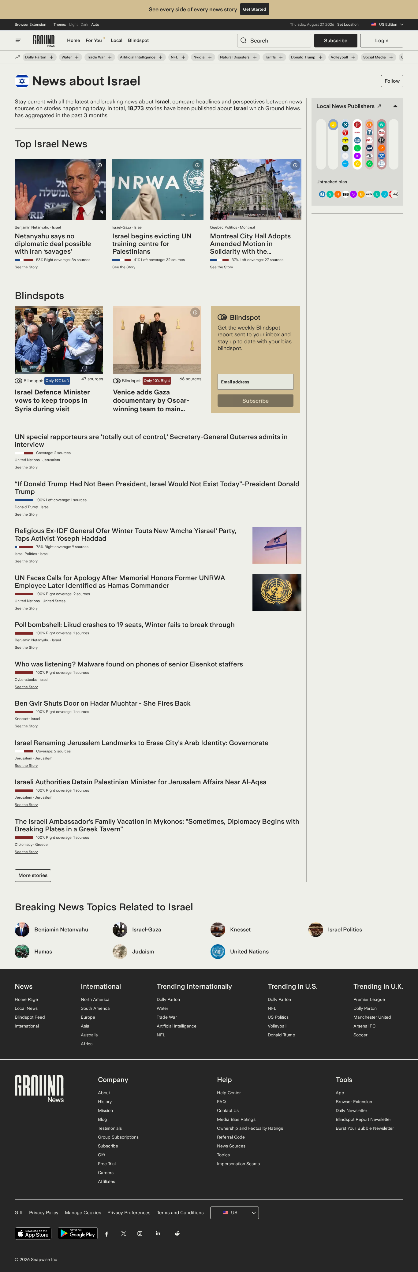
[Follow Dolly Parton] (51, 57)
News (23, 986)
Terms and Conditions (180, 1212)
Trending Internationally (194, 986)
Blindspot (138, 40)
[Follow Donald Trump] (320, 57)
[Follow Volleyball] (353, 57)
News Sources (231, 1145)
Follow (392, 81)
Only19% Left (57, 381)
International (27, 1026)
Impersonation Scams (238, 1163)
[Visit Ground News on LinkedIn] (157, 1233)
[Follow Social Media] (391, 57)
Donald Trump (303, 57)
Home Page (26, 999)
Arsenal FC (364, 1026)
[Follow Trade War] (110, 57)
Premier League (369, 999)
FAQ (221, 1101)
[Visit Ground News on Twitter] (123, 1233)
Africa (87, 1043)
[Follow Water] (77, 57)
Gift (101, 1154)
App (340, 1092)
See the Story (26, 267)
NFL (174, 57)
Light (73, 24)
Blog (102, 1119)
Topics (223, 1154)
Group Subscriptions (118, 1137)
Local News (26, 1008)
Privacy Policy (43, 1212)
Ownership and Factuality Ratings (250, 1128)
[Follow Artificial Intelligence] (160, 57)
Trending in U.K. (378, 986)
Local (116, 40)
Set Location (348, 24)
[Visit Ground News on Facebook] (107, 1234)
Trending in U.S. (293, 986)
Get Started (254, 9)
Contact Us (228, 1110)
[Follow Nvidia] (210, 57)
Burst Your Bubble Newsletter (365, 1128)
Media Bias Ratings (236, 1119)
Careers (106, 1172)
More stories (32, 875)
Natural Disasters (234, 57)
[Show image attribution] (100, 165)
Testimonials (110, 1128)
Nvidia (199, 57)
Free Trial (107, 1163)
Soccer (360, 1034)
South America (95, 1008)
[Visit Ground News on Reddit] (177, 1233)
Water (67, 57)
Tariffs (270, 57)
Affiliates (106, 1181)
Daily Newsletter (351, 1110)
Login (381, 40)
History (105, 1101)
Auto (95, 24)
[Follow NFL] (183, 57)
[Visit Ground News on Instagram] (139, 1233)
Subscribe (335, 40)
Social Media (374, 57)
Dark (84, 24)
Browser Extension (30, 24)
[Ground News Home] (43, 41)
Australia (89, 1034)
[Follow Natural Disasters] (254, 57)
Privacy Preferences (129, 1212)
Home (73, 40)
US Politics (278, 1017)
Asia (85, 1026)
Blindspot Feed (30, 1017)
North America (95, 999)
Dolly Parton (35, 57)
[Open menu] (18, 40)
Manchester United (372, 1017)
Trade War (96, 57)
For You (94, 40)
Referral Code (231, 1137)
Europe (88, 1017)
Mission (105, 1110)
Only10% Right (157, 381)
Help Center (229, 1092)
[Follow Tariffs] (281, 57)
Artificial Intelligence (137, 57)
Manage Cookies (83, 1212)
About (104, 1092)
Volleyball (339, 57)
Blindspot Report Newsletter (363, 1119)
